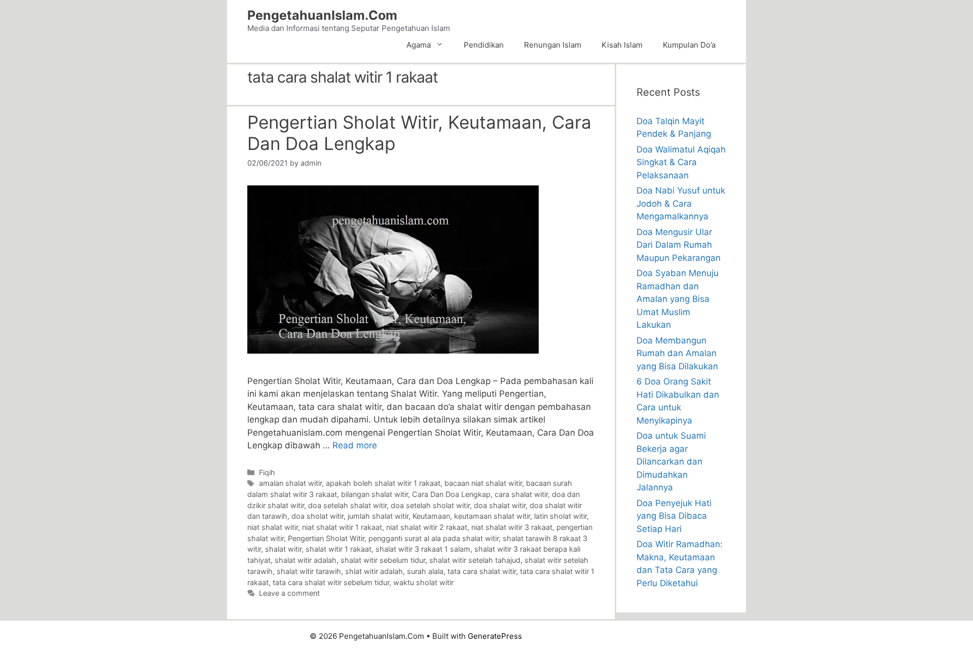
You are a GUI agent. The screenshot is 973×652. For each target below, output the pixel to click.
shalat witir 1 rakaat (338, 549)
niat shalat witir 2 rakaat (426, 527)
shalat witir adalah (305, 560)
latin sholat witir (560, 516)
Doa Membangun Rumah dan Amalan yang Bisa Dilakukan (677, 353)
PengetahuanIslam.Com (322, 15)
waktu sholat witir (423, 582)
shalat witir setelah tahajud (474, 560)
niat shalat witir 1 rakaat (342, 527)
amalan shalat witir (290, 483)
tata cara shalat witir (481, 571)
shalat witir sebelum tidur (383, 560)
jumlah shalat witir (378, 516)
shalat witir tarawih (309, 571)
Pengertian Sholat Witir (326, 538)
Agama (418, 45)
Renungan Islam (552, 45)
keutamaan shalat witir (492, 516)
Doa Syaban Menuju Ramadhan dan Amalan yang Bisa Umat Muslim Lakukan (678, 299)
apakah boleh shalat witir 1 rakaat (383, 483)
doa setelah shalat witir (347, 505)
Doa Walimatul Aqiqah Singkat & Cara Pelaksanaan (681, 162)
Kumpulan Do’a (689, 45)
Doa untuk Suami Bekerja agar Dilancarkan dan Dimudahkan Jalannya (671, 461)
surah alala (425, 571)
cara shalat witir (521, 494)
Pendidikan (484, 45)
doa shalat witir (500, 505)
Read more (354, 445)
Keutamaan (431, 516)
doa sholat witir (317, 516)
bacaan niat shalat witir (483, 483)
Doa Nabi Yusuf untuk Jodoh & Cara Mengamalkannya (681, 203)
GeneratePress (495, 636)
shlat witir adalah (374, 571)
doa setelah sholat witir (430, 505)
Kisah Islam (622, 45)
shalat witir (283, 549)
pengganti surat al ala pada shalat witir (433, 538)
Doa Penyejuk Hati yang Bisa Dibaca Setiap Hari (674, 516)
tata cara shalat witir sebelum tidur (331, 582)
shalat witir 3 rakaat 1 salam (423, 549)
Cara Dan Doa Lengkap (451, 494)
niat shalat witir (272, 527)
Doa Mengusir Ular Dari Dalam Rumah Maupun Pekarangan (679, 245)
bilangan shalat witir (374, 494)
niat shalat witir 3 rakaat (511, 527)
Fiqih (267, 472)
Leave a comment (289, 593)
